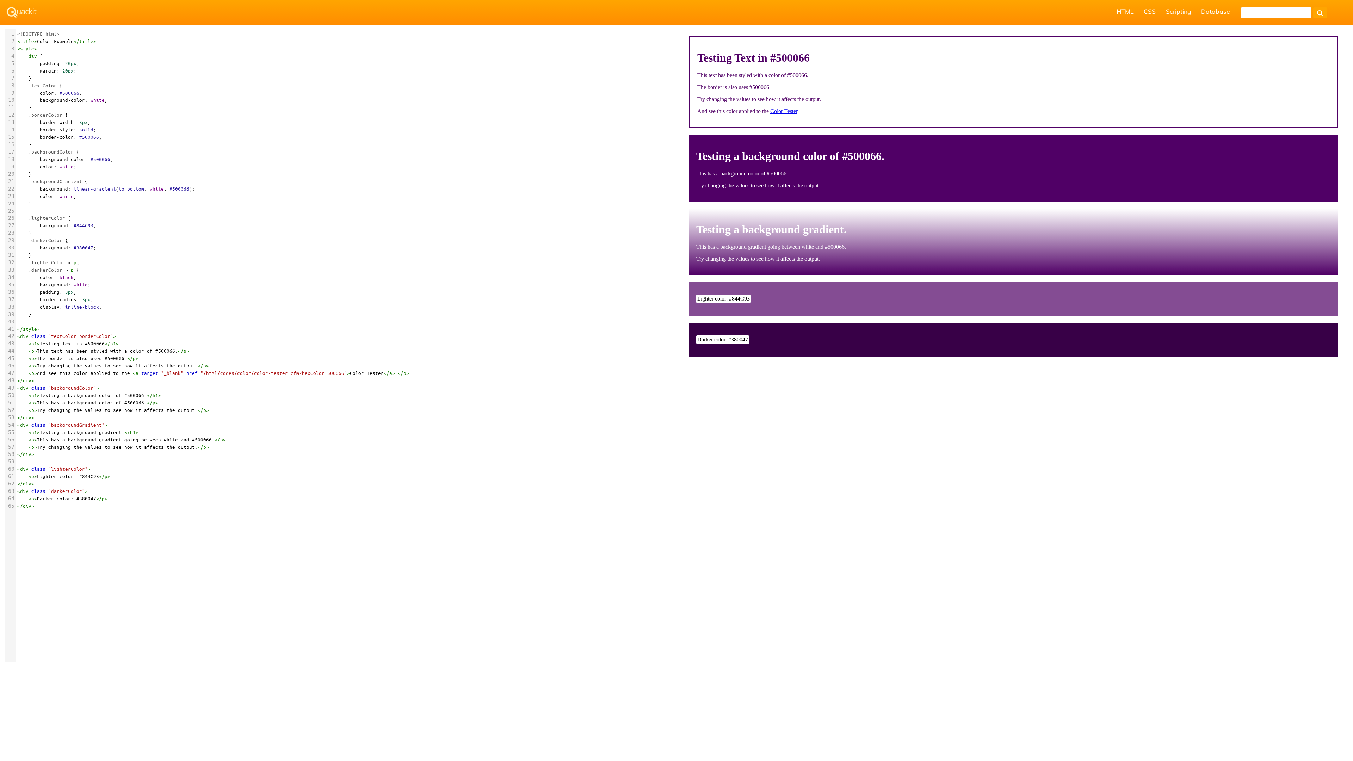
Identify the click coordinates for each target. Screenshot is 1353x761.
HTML (1125, 11)
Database (1215, 11)
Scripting (1178, 11)
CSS (1150, 11)
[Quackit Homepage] (21, 12)
